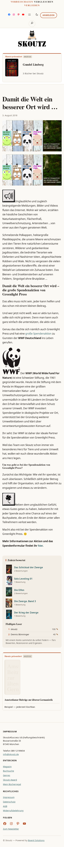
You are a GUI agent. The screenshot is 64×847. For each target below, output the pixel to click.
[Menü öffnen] (29, 14)
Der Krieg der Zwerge (26, 612)
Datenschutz (9, 801)
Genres (6, 775)
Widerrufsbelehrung (13, 810)
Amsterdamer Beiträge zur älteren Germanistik (28, 699)
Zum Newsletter (11, 828)
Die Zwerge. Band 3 (25, 601)
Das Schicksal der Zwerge (28, 567)
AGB (5, 806)
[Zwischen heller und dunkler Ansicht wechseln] (37, 14)
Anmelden (48, 15)
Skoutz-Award (10, 779)
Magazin (7, 766)
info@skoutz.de (11, 754)
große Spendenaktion (38, 333)
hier (40, 545)
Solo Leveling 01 (23, 578)
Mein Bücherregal (12, 784)
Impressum (8, 797)
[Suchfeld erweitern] (32, 23)
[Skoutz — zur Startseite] (32, 38)
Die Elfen (19, 590)
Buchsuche (8, 770)
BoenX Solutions (36, 840)
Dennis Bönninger (20, 634)
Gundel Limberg (33, 64)
